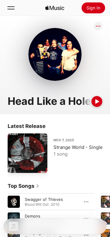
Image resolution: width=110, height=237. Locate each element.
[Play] (96, 101)
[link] (23, 186)
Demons (32, 216)
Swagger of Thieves (44, 199)
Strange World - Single (78, 147)
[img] (54, 8)
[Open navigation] (11, 8)
